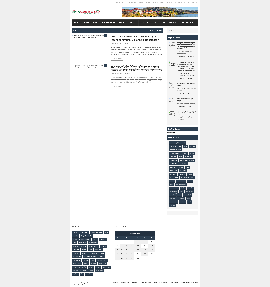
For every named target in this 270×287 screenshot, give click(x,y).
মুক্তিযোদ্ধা (172, 198)
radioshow (182, 174)
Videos (148, 2)
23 (131, 254)
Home (118, 2)
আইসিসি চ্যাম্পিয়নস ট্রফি (181, 184)
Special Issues (185, 282)
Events (134, 282)
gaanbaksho (188, 156)
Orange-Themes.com (85, 284)
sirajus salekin (174, 177)
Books (171, 2)
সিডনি (189, 202)
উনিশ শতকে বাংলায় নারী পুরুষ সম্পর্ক (185, 99)
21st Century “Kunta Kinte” (177, 143)
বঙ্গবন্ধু (181, 191)
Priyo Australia (117, 43)
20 (117, 254)
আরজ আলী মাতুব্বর (174, 188)
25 (145, 254)
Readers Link (125, 282)
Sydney (172, 181)
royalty (190, 174)
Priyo (165, 282)
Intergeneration (174, 163)
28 (122, 258)
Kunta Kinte (173, 167)
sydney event (181, 181)
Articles (115, 282)
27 (117, 258)
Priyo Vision (173, 170)
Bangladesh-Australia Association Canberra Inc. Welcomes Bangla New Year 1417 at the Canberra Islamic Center (186, 66)
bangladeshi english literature (178, 153)
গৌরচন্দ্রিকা (183, 188)
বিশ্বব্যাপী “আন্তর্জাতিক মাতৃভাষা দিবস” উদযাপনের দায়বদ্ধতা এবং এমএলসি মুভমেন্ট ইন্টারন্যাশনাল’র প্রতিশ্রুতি (186, 45)
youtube (190, 181)
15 (126, 250)
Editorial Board (139, 2)
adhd (185, 146)
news (187, 167)
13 (117, 250)
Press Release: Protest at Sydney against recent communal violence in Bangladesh (135, 38)
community (173, 156)
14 (122, 250)
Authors (124, 2)
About (131, 2)
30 (131, 258)
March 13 (191, 56)
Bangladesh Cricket (175, 150)
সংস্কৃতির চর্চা (182, 202)
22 (126, 254)
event (180, 156)
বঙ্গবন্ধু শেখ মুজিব (189, 191)
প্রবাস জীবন (190, 188)
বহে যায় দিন (172, 195)
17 (138, 250)
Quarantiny (173, 174)
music (181, 167)
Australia (192, 146)
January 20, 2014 (131, 43)
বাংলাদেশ (179, 195)
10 (138, 246)
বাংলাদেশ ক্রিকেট (187, 195)
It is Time (184, 163)
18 (145, 250)
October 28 (191, 122)
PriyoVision (183, 170)
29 (126, 258)
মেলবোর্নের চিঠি (181, 198)
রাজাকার (188, 198)
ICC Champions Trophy (187, 160)
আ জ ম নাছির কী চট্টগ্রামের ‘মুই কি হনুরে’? (186, 113)
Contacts (155, 2)
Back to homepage (155, 30)
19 (152, 250)
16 (131, 250)
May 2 (190, 78)
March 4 (190, 93)
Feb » (122, 261)
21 (122, 254)
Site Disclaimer (180, 2)
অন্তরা (171, 184)
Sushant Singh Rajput (187, 177)
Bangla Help (164, 2)
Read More (118, 59)
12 (152, 246)
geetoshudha (173, 160)
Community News (145, 282)
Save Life (157, 282)
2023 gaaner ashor (175, 146)
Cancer (192, 153)
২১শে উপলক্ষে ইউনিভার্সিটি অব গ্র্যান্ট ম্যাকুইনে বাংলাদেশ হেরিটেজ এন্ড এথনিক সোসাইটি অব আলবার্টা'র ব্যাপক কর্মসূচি (136, 68)
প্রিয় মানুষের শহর (173, 191)
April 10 (190, 106)
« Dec (117, 261)
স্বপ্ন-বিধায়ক (172, 205)
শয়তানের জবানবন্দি (173, 202)
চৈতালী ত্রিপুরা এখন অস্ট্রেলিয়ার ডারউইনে (186, 84)
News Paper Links (192, 2)
